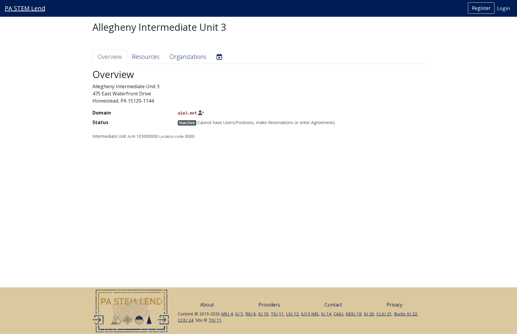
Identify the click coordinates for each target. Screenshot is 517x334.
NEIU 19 (353, 314)
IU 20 (369, 314)
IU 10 (263, 314)
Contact (333, 304)
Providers (269, 304)
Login (503, 8)
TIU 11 (277, 314)
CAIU (338, 314)
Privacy (394, 304)
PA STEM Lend (25, 8)
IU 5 (239, 314)
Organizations (188, 57)
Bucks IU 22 (405, 314)
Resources (145, 57)
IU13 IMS (310, 314)
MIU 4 (227, 314)
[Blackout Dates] (219, 57)
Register (481, 8)
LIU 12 (292, 314)
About (207, 304)
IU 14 (326, 314)
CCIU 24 (185, 320)
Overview (110, 57)
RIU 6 (250, 314)
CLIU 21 (384, 314)
